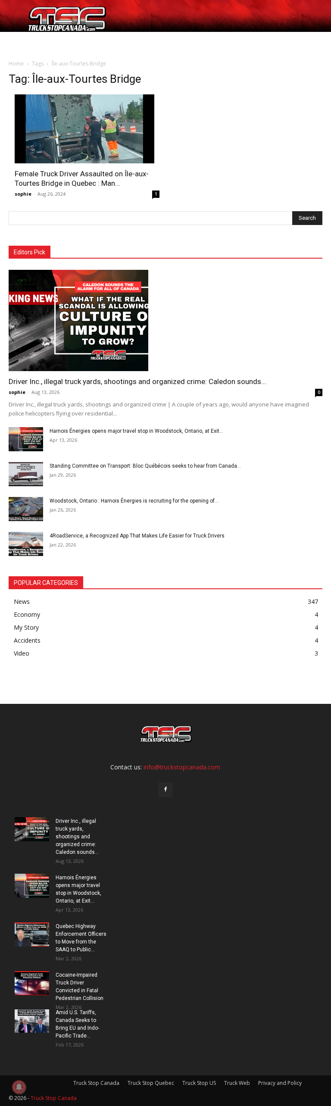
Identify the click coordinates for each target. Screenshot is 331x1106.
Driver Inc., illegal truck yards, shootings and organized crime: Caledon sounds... (137, 381)
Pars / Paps (121, 42)
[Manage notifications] (19, 1087)
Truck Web (237, 1083)
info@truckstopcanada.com (182, 767)
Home (20, 42)
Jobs (41, 42)
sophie (23, 194)
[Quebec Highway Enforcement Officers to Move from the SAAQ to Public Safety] (32, 934)
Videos (186, 42)
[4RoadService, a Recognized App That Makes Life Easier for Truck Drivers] (26, 544)
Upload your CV (76, 42)
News (157, 42)
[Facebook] (165, 790)
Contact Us (219, 42)
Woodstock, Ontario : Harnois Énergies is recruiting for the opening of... (134, 501)
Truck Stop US (199, 1083)
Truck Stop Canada (96, 1083)
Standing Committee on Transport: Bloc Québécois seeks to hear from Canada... (145, 466)
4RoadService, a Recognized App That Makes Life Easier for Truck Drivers (137, 536)
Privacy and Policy (280, 1083)
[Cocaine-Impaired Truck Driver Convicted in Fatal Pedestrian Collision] (32, 983)
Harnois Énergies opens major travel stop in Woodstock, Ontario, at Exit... (136, 431)
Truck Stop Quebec (151, 1083)
